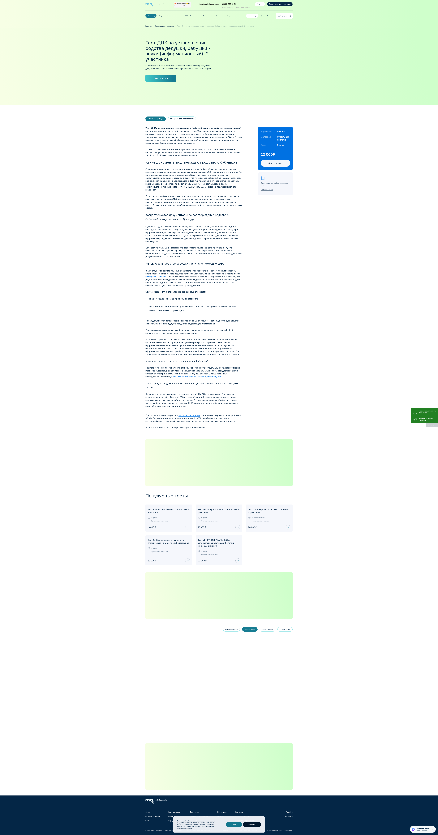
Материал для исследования (182, 119)
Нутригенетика (208, 16)
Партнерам (194, 812)
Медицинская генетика (235, 16)
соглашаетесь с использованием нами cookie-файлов (195, 827)
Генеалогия (220, 16)
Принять (234, 824)
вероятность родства (189, 415)
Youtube (289, 812)
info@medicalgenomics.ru (209, 4)
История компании (152, 816)
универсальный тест (155, 276)
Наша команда (174, 812)
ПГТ (186, 16)
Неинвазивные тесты (175, 16)
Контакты (270, 16)
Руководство (285, 629)
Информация (222, 812)
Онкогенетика (195, 16)
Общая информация (155, 119)
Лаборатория (249, 629)
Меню (149, 16)
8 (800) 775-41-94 (229, 4)
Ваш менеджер (231, 629)
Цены (263, 16)
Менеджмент (267, 629)
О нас (147, 812)
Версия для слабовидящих (280, 4)
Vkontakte (289, 816)
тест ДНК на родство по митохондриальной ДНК (196, 376)
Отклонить (252, 824)
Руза (258, 4)
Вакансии (172, 816)
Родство (162, 16)
